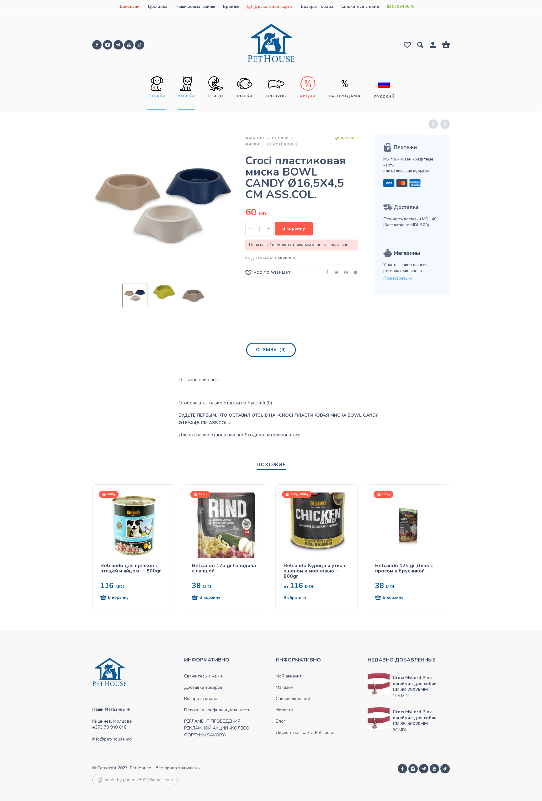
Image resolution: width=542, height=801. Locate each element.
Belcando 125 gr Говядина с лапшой (224, 568)
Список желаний (293, 699)
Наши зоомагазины (195, 6)
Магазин (254, 138)
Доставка (157, 6)
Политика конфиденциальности (217, 710)
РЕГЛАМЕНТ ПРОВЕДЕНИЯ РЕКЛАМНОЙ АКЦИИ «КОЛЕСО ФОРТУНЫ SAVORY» (216, 728)
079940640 (402, 6)
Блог (280, 721)
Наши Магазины (109, 709)
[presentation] (104, 206)
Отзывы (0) (271, 350)
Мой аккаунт (289, 676)
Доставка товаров (203, 687)
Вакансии (130, 6)
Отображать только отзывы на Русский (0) (225, 403)
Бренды (231, 6)
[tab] (271, 351)
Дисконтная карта (272, 6)
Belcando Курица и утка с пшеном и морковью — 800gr (315, 571)
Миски (252, 144)
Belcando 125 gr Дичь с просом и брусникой (404, 568)
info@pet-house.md (112, 739)
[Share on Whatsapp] (353, 272)
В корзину (293, 228)
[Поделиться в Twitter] (334, 272)
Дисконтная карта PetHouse (305, 732)
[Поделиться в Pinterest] (344, 272)
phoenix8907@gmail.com (148, 780)
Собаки (280, 138)
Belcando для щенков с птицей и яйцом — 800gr (130, 568)
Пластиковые (282, 144)
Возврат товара (317, 6)
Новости (284, 710)
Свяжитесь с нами (360, 6)
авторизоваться (282, 435)
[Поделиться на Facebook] (325, 272)
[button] (122, 598)
